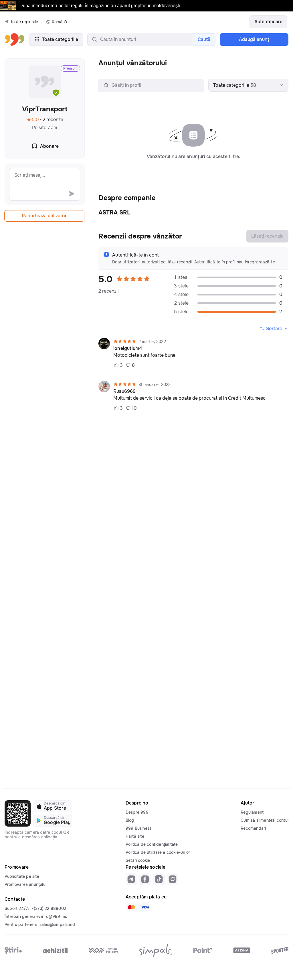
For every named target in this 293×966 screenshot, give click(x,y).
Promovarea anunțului (25, 884)
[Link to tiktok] (159, 879)
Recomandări (253, 828)
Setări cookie (138, 860)
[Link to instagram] (172, 879)
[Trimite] (71, 193)
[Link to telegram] (131, 879)
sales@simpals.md (57, 924)
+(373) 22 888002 (48, 908)
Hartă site (135, 836)
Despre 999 (137, 812)
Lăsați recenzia (267, 236)
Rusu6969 (124, 391)
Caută (204, 39)
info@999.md (54, 916)
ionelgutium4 (127, 348)
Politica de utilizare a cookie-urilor (158, 852)
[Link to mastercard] (131, 907)
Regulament (252, 812)
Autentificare (268, 22)
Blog (130, 820)
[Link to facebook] (145, 879)
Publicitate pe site (22, 876)
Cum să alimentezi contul (264, 820)
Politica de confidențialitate (152, 844)
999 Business (138, 828)
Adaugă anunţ (254, 39)
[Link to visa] (145, 907)
